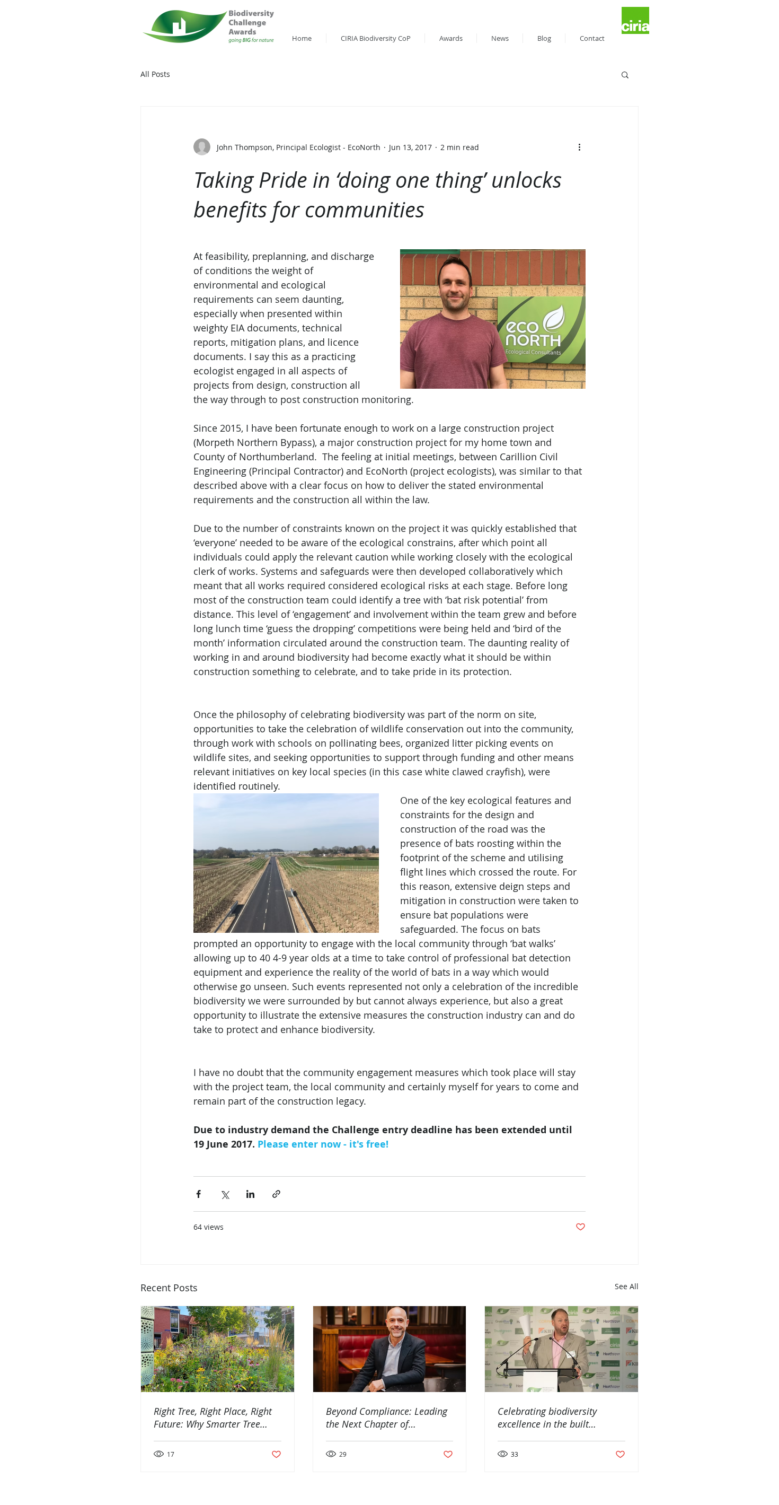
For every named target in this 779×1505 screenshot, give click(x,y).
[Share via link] (276, 1194)
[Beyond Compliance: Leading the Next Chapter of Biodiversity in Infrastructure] (389, 1349)
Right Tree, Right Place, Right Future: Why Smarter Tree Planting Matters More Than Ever (213, 1417)
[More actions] (579, 147)
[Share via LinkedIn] (250, 1194)
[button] (625, 74)
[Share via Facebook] (198, 1194)
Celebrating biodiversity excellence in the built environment (547, 1417)
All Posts (155, 74)
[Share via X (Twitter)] (224, 1194)
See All (627, 1286)
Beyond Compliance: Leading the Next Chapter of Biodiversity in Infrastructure (386, 1417)
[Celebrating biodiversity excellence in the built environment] (561, 1349)
